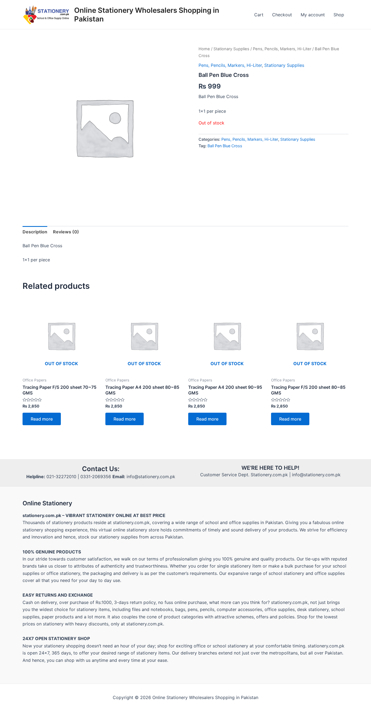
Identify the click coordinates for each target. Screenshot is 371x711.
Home (204, 48)
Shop (339, 14)
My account (313, 14)
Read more (42, 419)
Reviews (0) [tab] (66, 231)
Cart (258, 14)
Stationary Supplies (231, 48)
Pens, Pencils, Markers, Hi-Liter (282, 48)
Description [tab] (35, 231)
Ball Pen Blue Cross (224, 145)
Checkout (282, 14)
